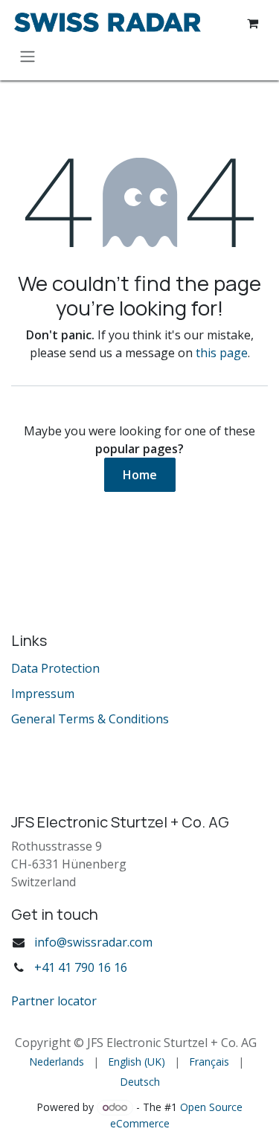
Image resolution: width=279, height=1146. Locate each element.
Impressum (42, 693)
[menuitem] (56, 1061)
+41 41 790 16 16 (80, 967)
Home (140, 475)
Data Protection (55, 668)
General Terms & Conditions (90, 719)
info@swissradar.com (93, 942)
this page (222, 353)
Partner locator (54, 1001)
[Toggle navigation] (27, 56)
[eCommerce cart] (252, 23)
